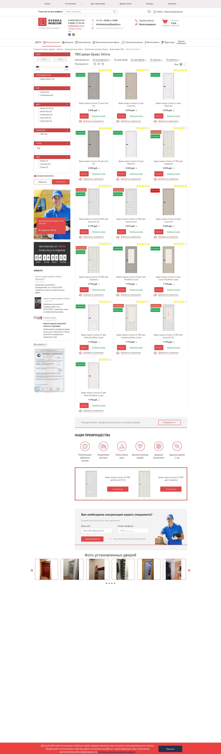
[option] (52, 213)
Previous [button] (32, 570)
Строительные (84, 42)
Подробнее (168, 422)
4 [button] (114, 583)
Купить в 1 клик (98, 116)
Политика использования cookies (116, 751)
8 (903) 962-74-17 (76, 26)
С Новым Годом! (49, 318)
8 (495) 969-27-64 (76, 20)
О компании (70, 4)
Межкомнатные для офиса (107, 42)
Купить (84, 116)
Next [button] (189, 570)
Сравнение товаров (170, 25)
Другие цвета (93, 85)
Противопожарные (134, 42)
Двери (38, 42)
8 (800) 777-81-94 (76, 23)
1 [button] (37, 236)
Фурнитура (169, 42)
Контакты (172, 4)
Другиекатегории (181, 42)
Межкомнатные (53, 42)
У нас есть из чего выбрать (50, 11)
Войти (160, 12)
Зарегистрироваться (174, 12)
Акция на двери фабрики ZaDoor (56, 298)
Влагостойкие (153, 42)
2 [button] (39, 236)
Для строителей (98, 4)
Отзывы (149, 4)
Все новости (39, 344)
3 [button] (41, 236)
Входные (69, 42)
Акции (47, 4)
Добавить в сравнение (93, 121)
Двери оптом (125, 4)
